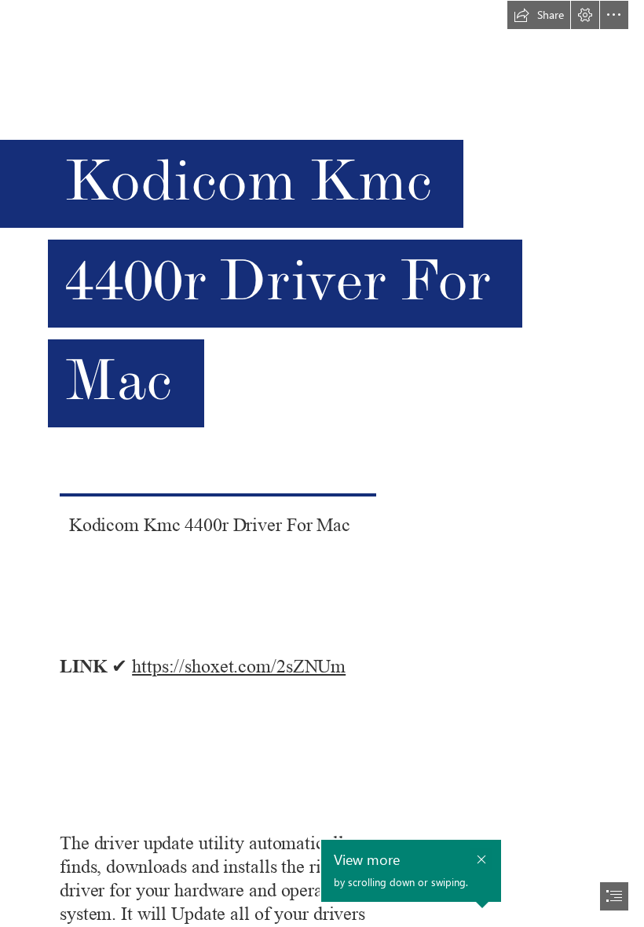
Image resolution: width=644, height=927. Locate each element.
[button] (538, 15)
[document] (322, 463)
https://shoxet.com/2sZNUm (239, 666)
